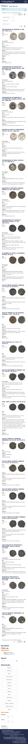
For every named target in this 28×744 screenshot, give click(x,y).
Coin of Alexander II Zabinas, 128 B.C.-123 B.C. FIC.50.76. (13, 370)
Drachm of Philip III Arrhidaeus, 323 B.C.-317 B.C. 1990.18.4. (13, 130)
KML (12, 652)
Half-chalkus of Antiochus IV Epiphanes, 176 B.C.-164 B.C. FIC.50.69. (12, 546)
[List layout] (21, 26)
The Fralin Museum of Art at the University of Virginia (15, 738)
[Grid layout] (24, 26)
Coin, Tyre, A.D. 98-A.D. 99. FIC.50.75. (14, 402)
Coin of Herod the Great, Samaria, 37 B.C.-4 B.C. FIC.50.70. (13, 517)
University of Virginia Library (7, 730)
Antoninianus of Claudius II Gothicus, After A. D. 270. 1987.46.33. (11, 221)
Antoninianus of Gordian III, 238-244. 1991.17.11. (13, 30)
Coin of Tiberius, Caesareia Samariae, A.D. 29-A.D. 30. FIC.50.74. (13, 439)
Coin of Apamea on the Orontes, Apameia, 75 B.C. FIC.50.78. (13, 313)
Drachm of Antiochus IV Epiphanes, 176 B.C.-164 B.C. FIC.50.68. (11, 578)
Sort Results (6, 24)
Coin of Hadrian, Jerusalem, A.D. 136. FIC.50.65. (13, 613)
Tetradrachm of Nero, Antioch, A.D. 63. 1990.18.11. (13, 160)
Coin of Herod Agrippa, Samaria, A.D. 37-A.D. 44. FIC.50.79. (13, 285)
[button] (22, 14)
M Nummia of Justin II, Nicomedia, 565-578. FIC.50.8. (13, 253)
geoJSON (8, 652)
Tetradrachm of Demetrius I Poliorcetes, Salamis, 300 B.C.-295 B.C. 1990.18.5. (13, 99)
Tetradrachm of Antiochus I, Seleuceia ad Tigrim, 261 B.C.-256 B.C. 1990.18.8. (13, 68)
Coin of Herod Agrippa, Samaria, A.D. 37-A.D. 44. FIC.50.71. (13, 489)
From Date (3, 714)
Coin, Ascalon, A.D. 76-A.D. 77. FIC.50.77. (12, 342)
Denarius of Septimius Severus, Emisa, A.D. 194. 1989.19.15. (13, 188)
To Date (2, 719)
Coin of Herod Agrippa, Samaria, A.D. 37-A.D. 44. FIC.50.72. (13, 461)
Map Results (13, 6)
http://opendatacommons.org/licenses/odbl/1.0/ (13, 737)
